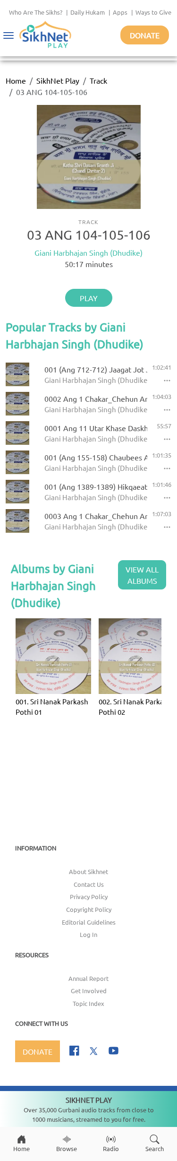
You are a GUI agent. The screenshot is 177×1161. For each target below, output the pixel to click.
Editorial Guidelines (89, 922)
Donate (145, 35)
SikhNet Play (57, 80)
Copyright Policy (88, 909)
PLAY (89, 298)
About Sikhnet (88, 871)
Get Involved (89, 991)
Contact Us (89, 884)
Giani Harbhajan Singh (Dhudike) (88, 252)
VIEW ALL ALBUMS (142, 574)
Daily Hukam (87, 12)
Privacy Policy (89, 896)
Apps (120, 12)
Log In (88, 934)
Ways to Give (153, 12)
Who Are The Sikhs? (35, 12)
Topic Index (88, 1003)
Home (16, 80)
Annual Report (88, 978)
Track (98, 80)
